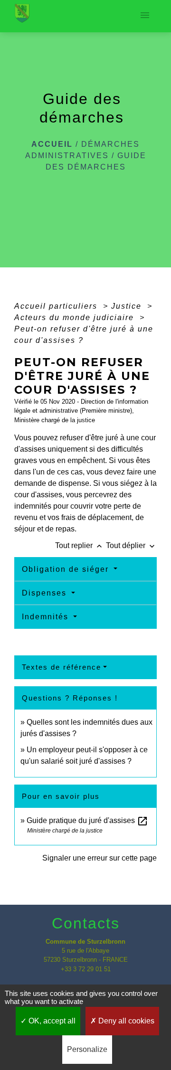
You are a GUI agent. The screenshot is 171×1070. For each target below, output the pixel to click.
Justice (127, 306)
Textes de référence (61, 667)
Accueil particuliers (57, 306)
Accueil (52, 144)
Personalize (87, 1049)
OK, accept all (51, 1021)
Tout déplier (131, 545)
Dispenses (45, 593)
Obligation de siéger (67, 569)
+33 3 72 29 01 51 (86, 969)
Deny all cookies (125, 1021)
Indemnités (46, 617)
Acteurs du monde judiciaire (75, 317)
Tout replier (79, 545)
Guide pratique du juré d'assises (87, 820)
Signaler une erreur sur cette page (99, 858)
